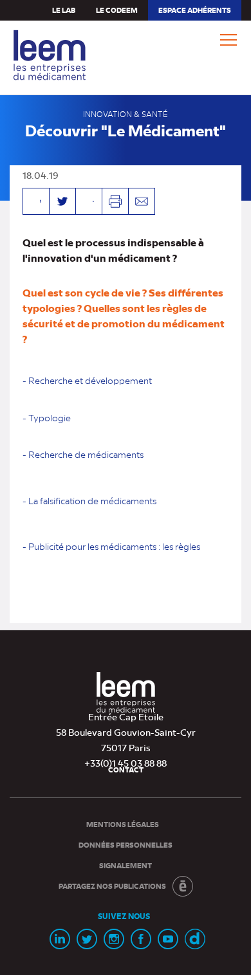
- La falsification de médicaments (89, 500)
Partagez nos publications (112, 886)
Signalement (125, 865)
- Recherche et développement (87, 380)
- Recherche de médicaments (83, 454)
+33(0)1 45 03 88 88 (125, 763)
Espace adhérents (194, 13)
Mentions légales (122, 824)
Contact (126, 769)
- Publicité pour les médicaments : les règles (111, 546)
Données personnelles (125, 845)
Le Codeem (117, 10)
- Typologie (47, 417)
